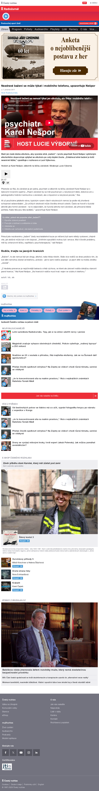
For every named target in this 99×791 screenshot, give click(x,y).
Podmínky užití (30, 784)
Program (17, 29)
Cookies (5, 784)
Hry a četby (8, 310)
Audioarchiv (41, 29)
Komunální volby (9, 708)
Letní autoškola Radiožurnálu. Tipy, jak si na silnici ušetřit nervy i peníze (48, 332)
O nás (83, 29)
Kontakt (53, 719)
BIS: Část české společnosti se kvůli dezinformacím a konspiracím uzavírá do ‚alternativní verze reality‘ (45, 678)
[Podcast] (3, 183)
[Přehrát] (5, 174)
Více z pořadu (10, 404)
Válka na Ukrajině (9, 704)
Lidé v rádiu (55, 711)
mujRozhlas (6, 304)
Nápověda (55, 708)
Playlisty (55, 29)
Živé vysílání (63, 310)
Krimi (22, 310)
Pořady (28, 29)
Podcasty (6, 735)
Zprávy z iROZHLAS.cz (14, 600)
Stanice (5, 711)
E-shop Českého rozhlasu (17, 458)
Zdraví (4, 29)
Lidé (64, 29)
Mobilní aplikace (9, 738)
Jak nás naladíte (57, 704)
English (41, 784)
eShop (5, 715)
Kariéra (53, 715)
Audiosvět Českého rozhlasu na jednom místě (19, 322)
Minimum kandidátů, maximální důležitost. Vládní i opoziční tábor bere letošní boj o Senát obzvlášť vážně (46, 682)
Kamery (73, 29)
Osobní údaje (16, 784)
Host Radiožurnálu (9, 93)
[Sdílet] (8, 183)
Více (93, 29)
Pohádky (35, 310)
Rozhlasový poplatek (59, 722)
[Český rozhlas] (9, 3)
